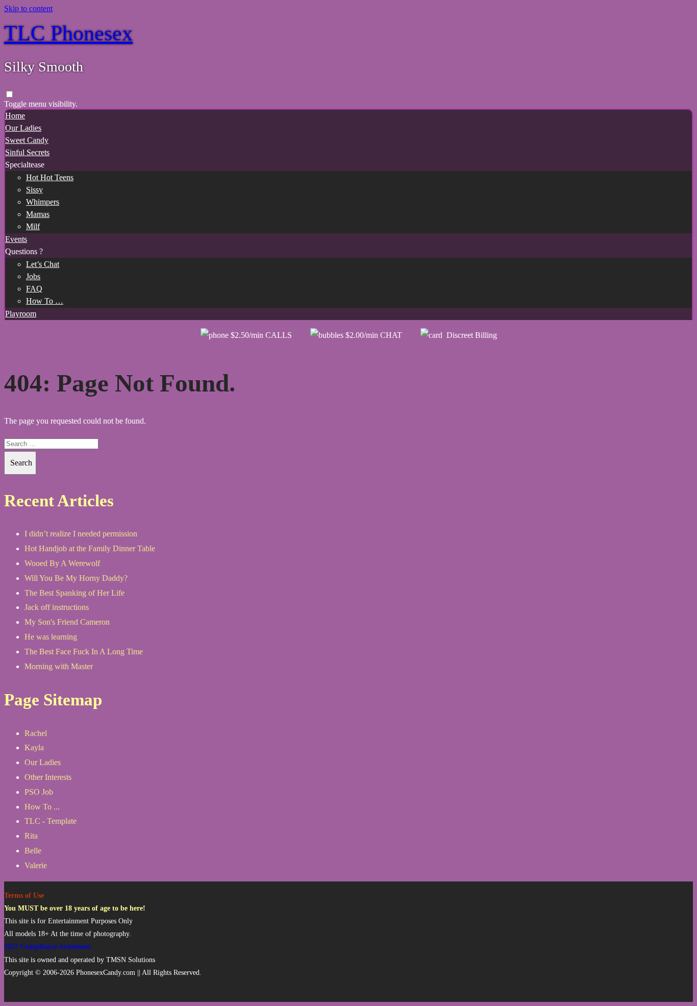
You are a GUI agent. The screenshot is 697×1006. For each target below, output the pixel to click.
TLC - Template (50, 821)
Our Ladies (23, 128)
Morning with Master (58, 666)
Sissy (34, 189)
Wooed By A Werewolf (62, 563)
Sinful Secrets (27, 152)
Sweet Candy (26, 140)
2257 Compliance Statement (47, 946)
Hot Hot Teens (49, 177)
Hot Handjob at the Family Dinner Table (89, 548)
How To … (44, 301)
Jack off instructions (56, 607)
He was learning (50, 636)
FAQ (34, 288)
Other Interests (47, 777)
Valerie (35, 865)
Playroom (20, 313)
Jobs (33, 276)
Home (15, 115)
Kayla (34, 747)
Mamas (37, 214)
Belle (32, 850)
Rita (31, 835)
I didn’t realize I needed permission (80, 533)
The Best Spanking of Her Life (74, 592)
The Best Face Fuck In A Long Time (83, 651)
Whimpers (42, 202)
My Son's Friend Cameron (67, 622)
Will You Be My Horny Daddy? (76, 578)
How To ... (42, 806)
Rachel (35, 733)
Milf (33, 226)
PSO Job (38, 792)
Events (16, 239)
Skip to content (28, 8)
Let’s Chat (42, 264)
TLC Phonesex (68, 33)
